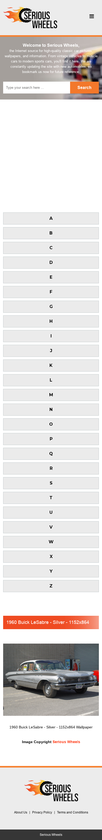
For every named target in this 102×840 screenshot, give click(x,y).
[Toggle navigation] (91, 17)
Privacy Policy (42, 812)
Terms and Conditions (72, 812)
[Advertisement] (51, 153)
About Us (20, 812)
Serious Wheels (66, 742)
